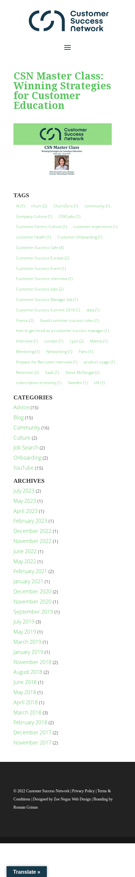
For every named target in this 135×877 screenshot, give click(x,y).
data (93, 310)
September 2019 (33, 611)
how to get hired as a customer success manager (62, 330)
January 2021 (28, 581)
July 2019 (23, 621)
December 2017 (32, 732)
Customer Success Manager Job (47, 299)
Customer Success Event (41, 268)
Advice (21, 407)
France (24, 320)
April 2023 (25, 511)
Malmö (98, 341)
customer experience (95, 226)
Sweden (77, 382)
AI (20, 206)
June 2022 (25, 551)
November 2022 (32, 541)
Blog (18, 417)
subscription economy (38, 382)
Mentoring (28, 351)
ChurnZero (65, 206)
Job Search (25, 447)
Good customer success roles (69, 320)
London (54, 341)
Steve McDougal (82, 372)
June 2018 (25, 682)
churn (39, 206)
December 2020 (32, 591)
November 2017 (32, 742)
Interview (27, 341)
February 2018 (30, 722)
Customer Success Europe (42, 258)
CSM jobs (69, 216)
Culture (21, 437)
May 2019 (24, 631)
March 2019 (27, 641)
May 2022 (24, 561)
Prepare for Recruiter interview (46, 362)
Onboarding (27, 457)
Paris (86, 351)
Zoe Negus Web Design (73, 799)
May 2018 (24, 692)
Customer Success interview (44, 278)
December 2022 (32, 531)
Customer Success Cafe (40, 247)
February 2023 (30, 520)
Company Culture (34, 216)
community (97, 206)
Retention (27, 372)
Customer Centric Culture (41, 226)
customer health (33, 237)
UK (99, 382)
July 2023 (23, 490)
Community (26, 427)
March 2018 (27, 712)
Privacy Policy (84, 791)
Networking (59, 351)
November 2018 (32, 662)
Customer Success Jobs (39, 289)
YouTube (23, 467)
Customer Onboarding (79, 237)
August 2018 (27, 671)
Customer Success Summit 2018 (48, 310)
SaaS (52, 372)
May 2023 (24, 500)
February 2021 (30, 571)
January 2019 (28, 652)
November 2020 (32, 601)
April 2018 (25, 702)
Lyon (77, 341)
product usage (99, 362)
